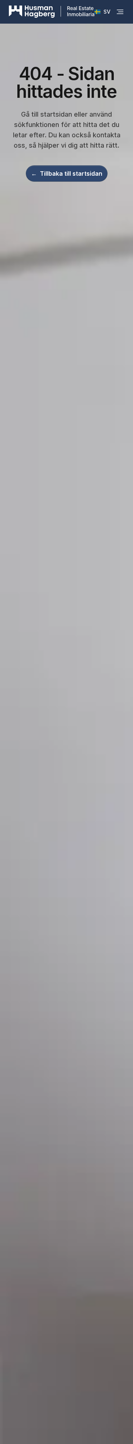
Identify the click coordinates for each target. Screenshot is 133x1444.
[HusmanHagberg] (52, 12)
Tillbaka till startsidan (66, 173)
